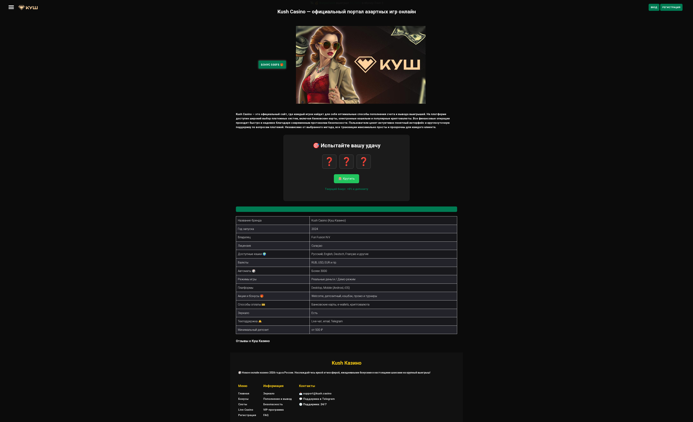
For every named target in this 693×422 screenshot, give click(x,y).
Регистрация (671, 7)
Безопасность (273, 404)
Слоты (242, 404)
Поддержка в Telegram (319, 399)
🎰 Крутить (346, 178)
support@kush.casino (317, 393)
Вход (654, 7)
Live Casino (245, 409)
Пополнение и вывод (277, 399)
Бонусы (243, 399)
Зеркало (268, 393)
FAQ (266, 415)
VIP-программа (273, 409)
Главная (243, 393)
